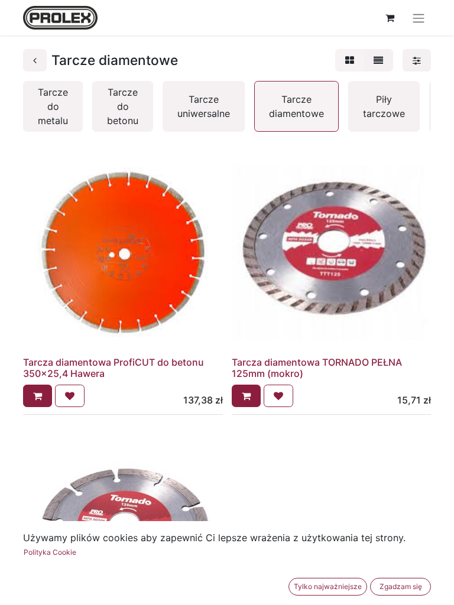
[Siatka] (349, 60)
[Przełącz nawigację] (418, 18)
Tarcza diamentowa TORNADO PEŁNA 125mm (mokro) (317, 367)
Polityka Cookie (50, 552)
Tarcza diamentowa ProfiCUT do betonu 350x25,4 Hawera (113, 367)
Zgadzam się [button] (401, 586)
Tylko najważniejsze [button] (328, 586)
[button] (37, 396)
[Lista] (378, 60)
